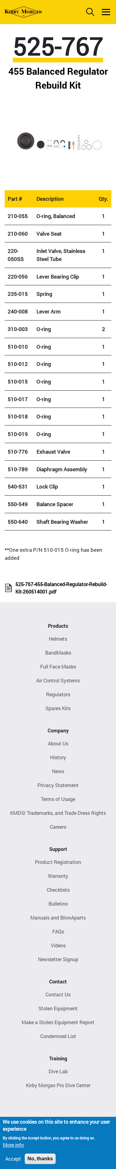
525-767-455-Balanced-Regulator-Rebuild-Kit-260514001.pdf (61, 588)
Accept (13, 1158)
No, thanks (40, 1158)
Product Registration (58, 862)
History (58, 757)
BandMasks (58, 652)
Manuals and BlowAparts (58, 917)
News (58, 771)
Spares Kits (58, 708)
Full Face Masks (58, 666)
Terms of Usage (58, 799)
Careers (58, 826)
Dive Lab (58, 1071)
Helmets (58, 638)
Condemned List (58, 1036)
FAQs (58, 931)
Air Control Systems (58, 680)
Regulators (58, 694)
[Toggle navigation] (105, 12)
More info (13, 1145)
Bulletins (58, 903)
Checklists (58, 889)
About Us (58, 743)
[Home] (23, 12)
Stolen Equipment (58, 1008)
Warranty (58, 876)
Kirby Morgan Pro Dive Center (58, 1085)
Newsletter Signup (58, 959)
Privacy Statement (58, 785)
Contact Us (58, 994)
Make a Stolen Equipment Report (58, 1022)
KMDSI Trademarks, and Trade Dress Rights (58, 813)
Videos (58, 945)
